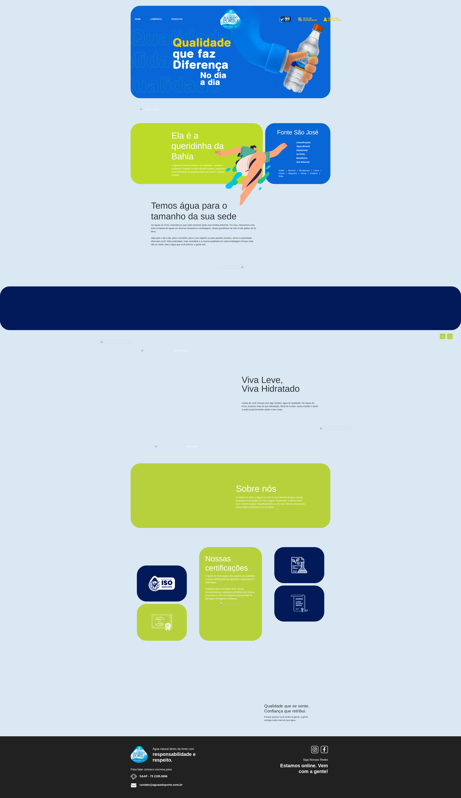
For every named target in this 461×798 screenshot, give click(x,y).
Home (138, 19)
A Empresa (156, 19)
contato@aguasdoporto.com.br (161, 784)
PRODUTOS (176, 19)
